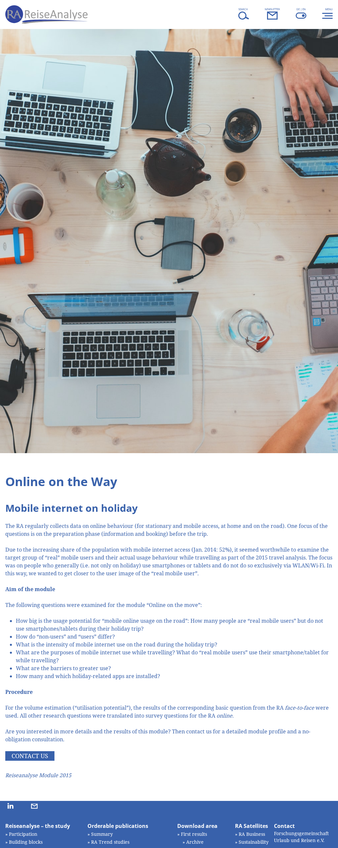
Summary (102, 834)
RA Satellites (251, 826)
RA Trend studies (110, 842)
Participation (23, 834)
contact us (30, 756)
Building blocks (26, 842)
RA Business (252, 834)
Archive (195, 842)
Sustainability (254, 842)
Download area (197, 826)
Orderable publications (117, 826)
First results (194, 834)
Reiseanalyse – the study (37, 826)
